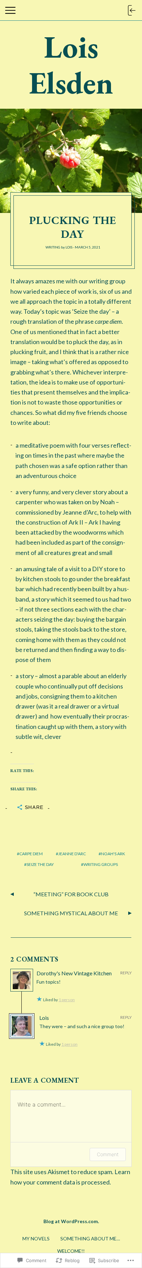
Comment (108, 1154)
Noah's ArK (113, 853)
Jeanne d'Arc (72, 853)
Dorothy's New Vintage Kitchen (74, 973)
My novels (36, 1238)
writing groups (100, 864)
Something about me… (90, 1238)
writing (52, 247)
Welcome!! (71, 1251)
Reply (126, 972)
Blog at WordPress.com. (71, 1221)
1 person (67, 999)
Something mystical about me (71, 913)
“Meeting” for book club (71, 894)
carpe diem (31, 853)
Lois (68, 247)
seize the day (40, 864)
